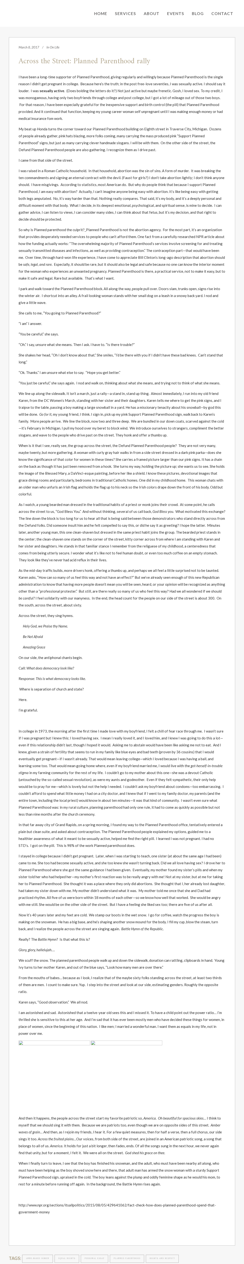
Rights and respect (162, 1259)
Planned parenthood (127, 1259)
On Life (54, 47)
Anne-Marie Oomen (37, 1259)
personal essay (94, 1259)
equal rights (66, 1259)
